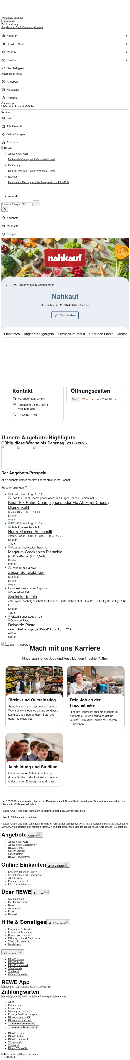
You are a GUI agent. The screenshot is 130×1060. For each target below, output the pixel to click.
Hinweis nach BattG (19, 1017)
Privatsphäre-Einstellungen (22, 1014)
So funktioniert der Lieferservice (25, 875)
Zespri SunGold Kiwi (26, 572)
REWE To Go (16, 962)
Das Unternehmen (18, 902)
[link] (68, 156)
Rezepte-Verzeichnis (19, 935)
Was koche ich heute (19, 941)
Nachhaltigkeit (16, 898)
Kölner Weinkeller (18, 974)
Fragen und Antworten (20, 929)
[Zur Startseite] (12, 6)
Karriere (12, 905)
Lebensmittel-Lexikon (20, 932)
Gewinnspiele (15, 853)
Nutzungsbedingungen (20, 1011)
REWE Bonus (16, 847)
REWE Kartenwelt (18, 965)
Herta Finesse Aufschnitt (30, 531)
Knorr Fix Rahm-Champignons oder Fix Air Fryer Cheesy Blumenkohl (58, 504)
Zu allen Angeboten (18, 644)
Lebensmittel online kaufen (22, 871)
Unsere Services (16, 850)
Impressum (14, 1008)
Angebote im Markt (18, 841)
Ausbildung (14, 908)
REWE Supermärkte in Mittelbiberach (31, 285)
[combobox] (17, 204)
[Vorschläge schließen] (4, 209)
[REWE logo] (6, 147)
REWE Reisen (16, 959)
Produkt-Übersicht (18, 881)
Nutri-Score (14, 944)
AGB (11, 1002)
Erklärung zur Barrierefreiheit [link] (23, 1027)
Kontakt (12, 914)
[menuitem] (65, 36)
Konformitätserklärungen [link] (21, 1023)
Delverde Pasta (21, 625)
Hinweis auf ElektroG (20, 1020)
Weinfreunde (15, 968)
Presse (11, 911)
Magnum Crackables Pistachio (35, 552)
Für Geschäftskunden (19, 884)
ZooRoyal (13, 971)
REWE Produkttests (19, 856)
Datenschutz (14, 1005)
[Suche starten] (36, 203)
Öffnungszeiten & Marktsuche (24, 938)
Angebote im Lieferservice (22, 844)
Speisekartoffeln (22, 596)
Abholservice (15, 878)
